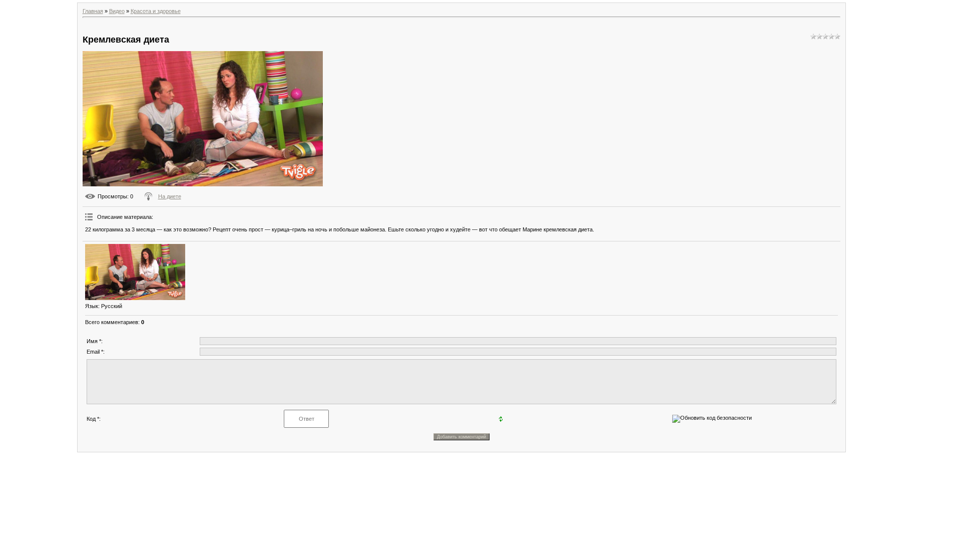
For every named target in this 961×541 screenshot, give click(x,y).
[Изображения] (135, 272)
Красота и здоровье (156, 11)
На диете (169, 196)
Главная (93, 11)
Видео (117, 11)
